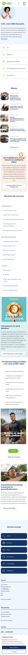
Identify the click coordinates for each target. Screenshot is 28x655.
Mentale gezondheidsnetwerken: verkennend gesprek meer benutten (17, 119)
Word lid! (13, 451)
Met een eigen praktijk (9, 255)
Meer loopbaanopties (8, 259)
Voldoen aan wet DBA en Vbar (11, 215)
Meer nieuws (14, 147)
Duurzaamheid (7, 270)
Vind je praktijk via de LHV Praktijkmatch (14, 186)
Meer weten (4, 39)
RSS (2, 595)
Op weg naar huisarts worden (11, 241)
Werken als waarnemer (9, 246)
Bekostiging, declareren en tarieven (12, 230)
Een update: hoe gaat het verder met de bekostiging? (17, 129)
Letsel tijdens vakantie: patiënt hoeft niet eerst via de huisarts (16, 108)
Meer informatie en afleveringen (13, 354)
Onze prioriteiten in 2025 (9, 210)
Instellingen (14, 651)
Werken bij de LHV (6, 587)
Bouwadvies (6, 274)
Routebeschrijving (7, 620)
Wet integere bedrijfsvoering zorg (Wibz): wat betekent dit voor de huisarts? (18, 140)
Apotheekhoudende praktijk (10, 286)
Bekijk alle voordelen (14, 457)
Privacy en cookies (6, 599)
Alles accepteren (14, 647)
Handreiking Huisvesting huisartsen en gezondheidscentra (11, 486)
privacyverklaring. (18, 643)
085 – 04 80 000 (7, 632)
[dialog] (14, 645)
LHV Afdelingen (5, 589)
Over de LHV (4, 585)
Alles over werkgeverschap (10, 290)
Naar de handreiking (9, 508)
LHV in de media (5, 591)
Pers (2, 593)
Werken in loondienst (8, 250)
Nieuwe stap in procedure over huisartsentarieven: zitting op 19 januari (15, 98)
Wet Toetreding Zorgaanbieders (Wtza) (13, 219)
